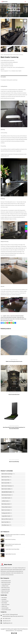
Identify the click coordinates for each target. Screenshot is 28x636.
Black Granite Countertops (7, 473)
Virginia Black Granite (6, 516)
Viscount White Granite (6, 609)
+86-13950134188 (6, 618)
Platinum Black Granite (6, 507)
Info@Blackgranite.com (7, 623)
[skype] (26, 226)
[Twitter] (14, 633)
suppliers (4, 315)
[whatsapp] (26, 228)
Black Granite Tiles (5, 476)
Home (2, 54)
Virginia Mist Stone (20, 317)
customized (12, 315)
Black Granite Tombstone (7, 485)
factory (8, 315)
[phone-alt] (26, 224)
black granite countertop (8, 320)
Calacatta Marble (4, 608)
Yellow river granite (5, 604)
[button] (25, 21)
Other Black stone (5, 525)
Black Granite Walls (5, 482)
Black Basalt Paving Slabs (11, 317)
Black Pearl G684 (5, 522)
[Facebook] (12, 633)
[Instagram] (16, 633)
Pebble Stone (4, 606)
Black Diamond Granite (6, 494)
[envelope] (26, 231)
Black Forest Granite (6, 510)
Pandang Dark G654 (6, 513)
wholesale (17, 315)
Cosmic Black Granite (6, 497)
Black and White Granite (6, 519)
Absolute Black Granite (7, 491)
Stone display (4, 602)
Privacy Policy (19, 630)
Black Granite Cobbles (6, 488)
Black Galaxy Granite (6, 503)
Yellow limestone (4, 601)
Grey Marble (3, 599)
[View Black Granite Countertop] (4, 49)
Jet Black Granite (5, 500)
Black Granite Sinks (5, 479)
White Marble (4, 597)
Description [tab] (3, 76)
